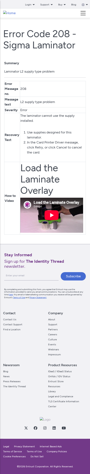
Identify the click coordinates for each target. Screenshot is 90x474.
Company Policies (57, 451)
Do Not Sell (37, 456)
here (11, 294)
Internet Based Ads (51, 446)
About (51, 319)
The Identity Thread (14, 386)
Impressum (54, 354)
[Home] (9, 13)
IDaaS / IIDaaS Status (60, 371)
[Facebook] (35, 427)
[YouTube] (64, 427)
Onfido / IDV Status (59, 376)
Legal (6, 446)
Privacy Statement (38, 297)
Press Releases (12, 381)
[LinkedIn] (54, 427)
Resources (54, 386)
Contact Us (9, 319)
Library (52, 391)
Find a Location (12, 329)
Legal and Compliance (60, 396)
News (6, 376)
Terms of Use (19, 297)
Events (52, 344)
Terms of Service (12, 451)
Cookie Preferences (14, 456)
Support (52, 324)
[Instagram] (44, 427)
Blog (73, 4)
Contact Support (12, 324)
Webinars (53, 349)
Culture (52, 339)
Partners (53, 329)
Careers (52, 334)
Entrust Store (56, 381)
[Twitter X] (25, 427)
